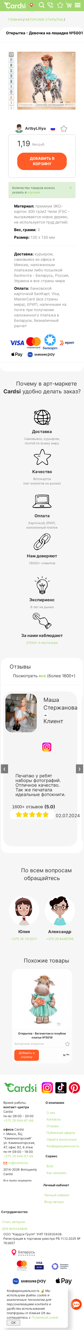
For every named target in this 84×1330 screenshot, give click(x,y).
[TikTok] (60, 1087)
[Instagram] (47, 1087)
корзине (34, 192)
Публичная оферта (61, 1133)
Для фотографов (14, 1228)
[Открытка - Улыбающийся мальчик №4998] (11, 103)
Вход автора (54, 1202)
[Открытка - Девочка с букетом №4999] (11, 108)
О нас (51, 1112)
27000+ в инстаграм (42, 642)
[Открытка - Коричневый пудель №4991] (11, 65)
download (52, 1179)
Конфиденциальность (63, 1146)
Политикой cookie (45, 1317)
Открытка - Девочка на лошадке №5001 (44, 33)
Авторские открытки (44, 19)
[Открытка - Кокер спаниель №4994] (11, 81)
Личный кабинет (56, 1195)
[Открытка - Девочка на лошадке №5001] (11, 54)
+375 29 (24, 939)
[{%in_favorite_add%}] (67, 1043)
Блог (50, 1166)
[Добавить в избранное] (63, 128)
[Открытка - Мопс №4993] (11, 76)
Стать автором (13, 1222)
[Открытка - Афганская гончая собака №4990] (11, 59)
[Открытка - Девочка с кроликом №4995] (11, 86)
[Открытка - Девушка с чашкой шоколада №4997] (11, 97)
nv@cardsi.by (17, 1163)
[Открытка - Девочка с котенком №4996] (11, 92)
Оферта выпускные (62, 1139)
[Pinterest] (74, 1087)
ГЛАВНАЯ (15, 19)
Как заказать (57, 1173)
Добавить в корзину (26, 1055)
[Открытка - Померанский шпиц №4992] (11, 70)
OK (13, 1322)
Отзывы (53, 1126)
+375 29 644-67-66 (18, 1120)
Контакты (54, 1119)
